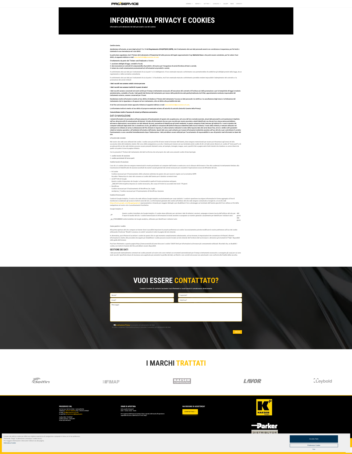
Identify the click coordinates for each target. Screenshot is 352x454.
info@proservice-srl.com (71, 412)
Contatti (239, 3)
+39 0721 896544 (70, 410)
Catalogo (216, 3)
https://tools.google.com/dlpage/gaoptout (125, 203)
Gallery (225, 3)
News (232, 3)
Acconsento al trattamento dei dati (142, 325)
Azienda (188, 3)
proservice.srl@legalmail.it (74, 414)
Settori (206, 3)
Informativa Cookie (10, 443)
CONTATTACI (189, 411)
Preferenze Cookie (313, 445)
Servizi (197, 3)
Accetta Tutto (313, 439)
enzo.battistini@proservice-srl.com (146, 57)
